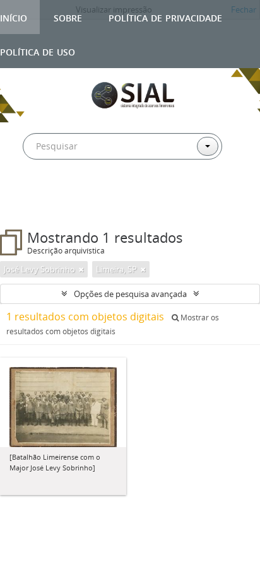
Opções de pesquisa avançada (130, 294)
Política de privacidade (165, 16)
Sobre (68, 16)
